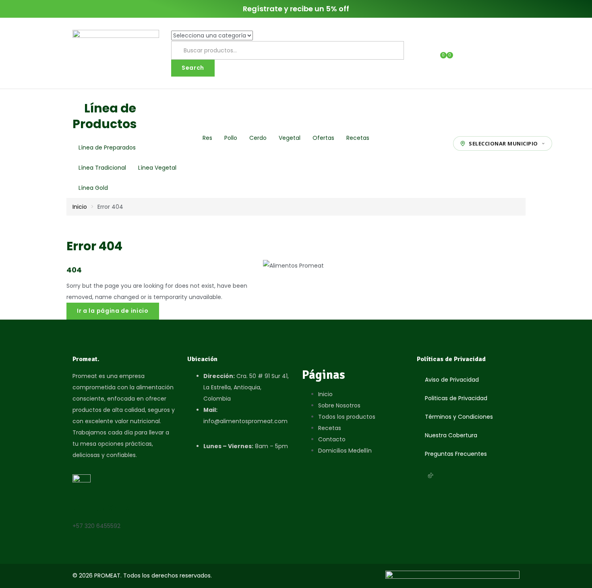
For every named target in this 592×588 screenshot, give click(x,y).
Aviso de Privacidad (452, 380)
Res (207, 138)
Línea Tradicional (102, 168)
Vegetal (289, 138)
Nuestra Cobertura (451, 435)
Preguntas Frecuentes (456, 454)
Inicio (79, 207)
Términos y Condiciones (459, 417)
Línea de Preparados (107, 147)
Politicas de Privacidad (456, 398)
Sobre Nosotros (339, 405)
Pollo (230, 138)
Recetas (357, 138)
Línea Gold (93, 188)
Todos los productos (346, 417)
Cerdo (258, 138)
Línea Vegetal (157, 168)
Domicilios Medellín (345, 451)
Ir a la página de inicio (113, 311)
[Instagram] (420, 475)
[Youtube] (441, 475)
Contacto (332, 439)
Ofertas (323, 138)
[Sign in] (428, 53)
